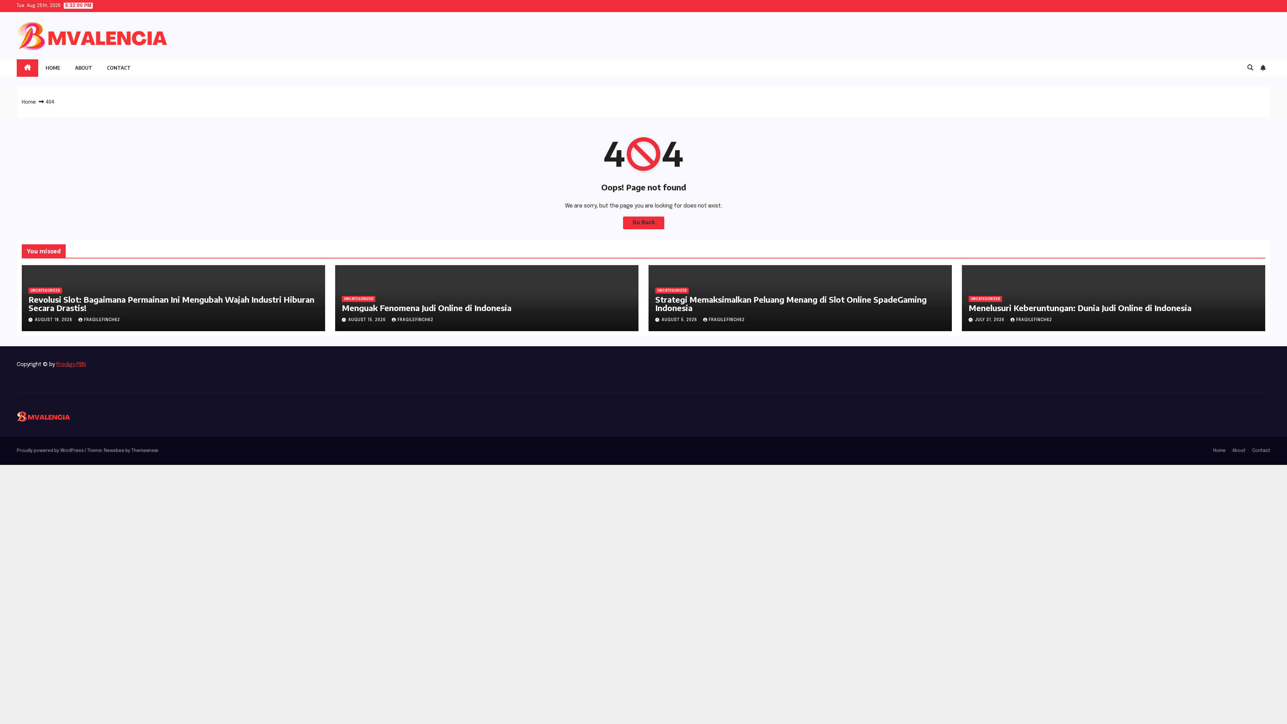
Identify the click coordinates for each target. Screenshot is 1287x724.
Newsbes (114, 450)
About (83, 68)
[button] (1250, 68)
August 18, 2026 (54, 320)
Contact (119, 68)
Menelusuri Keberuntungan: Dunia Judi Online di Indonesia (1080, 308)
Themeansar (144, 450)
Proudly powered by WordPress (51, 450)
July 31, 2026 (990, 320)
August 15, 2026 (367, 320)
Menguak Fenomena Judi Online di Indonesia (426, 308)
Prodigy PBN (71, 364)
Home (53, 68)
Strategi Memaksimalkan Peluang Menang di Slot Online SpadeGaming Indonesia (791, 303)
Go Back (643, 223)
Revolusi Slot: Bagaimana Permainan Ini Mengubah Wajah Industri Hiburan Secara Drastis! (171, 303)
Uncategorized (45, 290)
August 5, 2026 (680, 320)
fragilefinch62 (102, 320)
